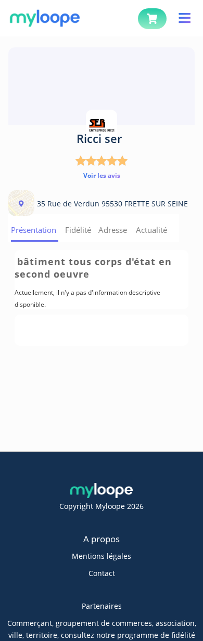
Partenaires (102, 606)
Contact (101, 573)
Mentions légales (101, 556)
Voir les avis (101, 175)
